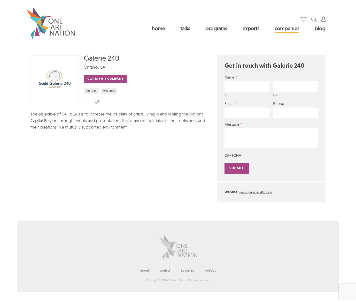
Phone (278, 104)
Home (158, 28)
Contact (165, 270)
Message (233, 124)
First (226, 95)
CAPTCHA (232, 156)
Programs (216, 28)
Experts (250, 28)
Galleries (109, 91)
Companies (287, 28)
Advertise (187, 270)
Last (275, 95)
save (86, 102)
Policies (210, 270)
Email (230, 104)
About (144, 270)
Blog (320, 28)
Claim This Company (105, 78)
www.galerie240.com (255, 192)
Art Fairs (91, 91)
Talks (185, 28)
